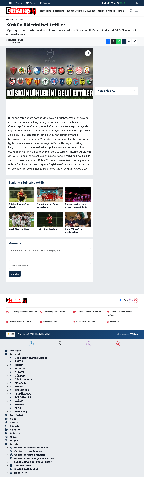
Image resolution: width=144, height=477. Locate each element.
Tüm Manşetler (50, 322)
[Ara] (131, 11)
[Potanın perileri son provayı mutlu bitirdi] (78, 194)
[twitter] (60, 343)
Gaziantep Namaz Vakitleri (89, 312)
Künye (13, 437)
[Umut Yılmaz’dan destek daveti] (78, 219)
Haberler (10, 20)
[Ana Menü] (136, 11)
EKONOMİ (59, 11)
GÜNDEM (45, 11)
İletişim (14, 440)
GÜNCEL (19, 372)
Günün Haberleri (23, 379)
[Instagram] (130, 300)
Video (32, 3)
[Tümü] (134, 91)
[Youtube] (135, 300)
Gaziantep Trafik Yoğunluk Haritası (120, 313)
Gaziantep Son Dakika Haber (30, 358)
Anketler (15, 433)
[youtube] (117, 343)
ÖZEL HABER (21, 390)
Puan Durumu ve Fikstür (20, 322)
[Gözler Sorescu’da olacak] (21, 194)
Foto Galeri (16, 3)
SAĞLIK (18, 401)
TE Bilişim (134, 334)
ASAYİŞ (18, 361)
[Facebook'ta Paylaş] (108, 41)
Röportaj (15, 426)
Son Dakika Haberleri (85, 322)
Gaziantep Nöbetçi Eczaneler (23, 312)
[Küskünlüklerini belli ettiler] (49, 73)
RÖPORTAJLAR (22, 397)
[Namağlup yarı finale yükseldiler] (50, 194)
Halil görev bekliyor (47, 229)
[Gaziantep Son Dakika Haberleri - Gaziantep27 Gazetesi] (21, 11)
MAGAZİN (20, 383)
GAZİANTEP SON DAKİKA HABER (85, 11)
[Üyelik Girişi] (135, 3)
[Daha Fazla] (124, 41)
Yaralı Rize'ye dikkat (19, 229)
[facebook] (31, 343)
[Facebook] (120, 300)
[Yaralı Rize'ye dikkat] (21, 219)
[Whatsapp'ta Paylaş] (118, 41)
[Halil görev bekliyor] (50, 219)
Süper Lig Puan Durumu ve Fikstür (33, 462)
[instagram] (88, 343)
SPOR (121, 11)
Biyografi (15, 430)
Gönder (15, 274)
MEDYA (18, 386)
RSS (12, 334)
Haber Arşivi (115, 322)
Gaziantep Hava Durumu (55, 312)
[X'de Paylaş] (113, 41)
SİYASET (110, 11)
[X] (125, 300)
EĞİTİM (18, 365)
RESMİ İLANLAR (23, 394)
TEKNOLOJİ (21, 411)
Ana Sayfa (15, 350)
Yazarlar (46, 3)
